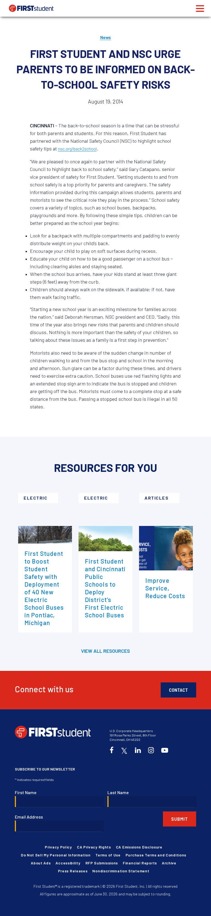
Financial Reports (140, 863)
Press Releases (73, 871)
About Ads (41, 863)
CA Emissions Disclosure (139, 847)
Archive (169, 863)
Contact (178, 690)
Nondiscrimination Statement (120, 871)
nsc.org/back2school (77, 148)
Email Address (29, 816)
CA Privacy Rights (94, 847)
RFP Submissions (101, 863)
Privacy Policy (58, 847)
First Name (26, 792)
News (105, 37)
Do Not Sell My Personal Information (56, 855)
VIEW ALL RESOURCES (105, 651)
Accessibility (67, 863)
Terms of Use (107, 855)
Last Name (118, 792)
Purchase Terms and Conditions (156, 855)
